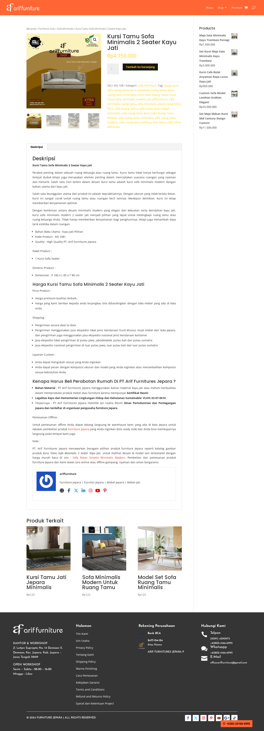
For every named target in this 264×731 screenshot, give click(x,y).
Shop (220, 7)
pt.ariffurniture (157, 99)
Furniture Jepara (78, 429)
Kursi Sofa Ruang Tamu (153, 95)
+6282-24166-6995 (238, 723)
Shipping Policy (86, 661)
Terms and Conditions (90, 689)
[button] (94, 39)
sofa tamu (159, 122)
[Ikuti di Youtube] (219, 718)
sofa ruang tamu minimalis (135, 118)
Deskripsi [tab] (37, 147)
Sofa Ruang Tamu (126, 108)
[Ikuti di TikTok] (234, 718)
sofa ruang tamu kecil (136, 113)
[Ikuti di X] (196, 718)
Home (209, 7)
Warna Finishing (86, 668)
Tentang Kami (85, 654)
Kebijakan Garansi (88, 682)
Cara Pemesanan (87, 675)
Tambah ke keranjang (140, 67)
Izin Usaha (82, 641)
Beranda (31, 28)
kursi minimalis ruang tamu (148, 90)
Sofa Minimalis (65, 28)
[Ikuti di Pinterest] (211, 718)
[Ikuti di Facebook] (188, 718)
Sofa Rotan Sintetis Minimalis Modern (99, 457)
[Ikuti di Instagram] (203, 718)
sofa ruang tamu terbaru (135, 122)
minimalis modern (134, 99)
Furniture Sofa (46, 28)
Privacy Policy (84, 647)
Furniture (237, 7)
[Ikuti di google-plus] (227, 718)
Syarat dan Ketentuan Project (95, 703)
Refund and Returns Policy (93, 696)
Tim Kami (82, 634)
